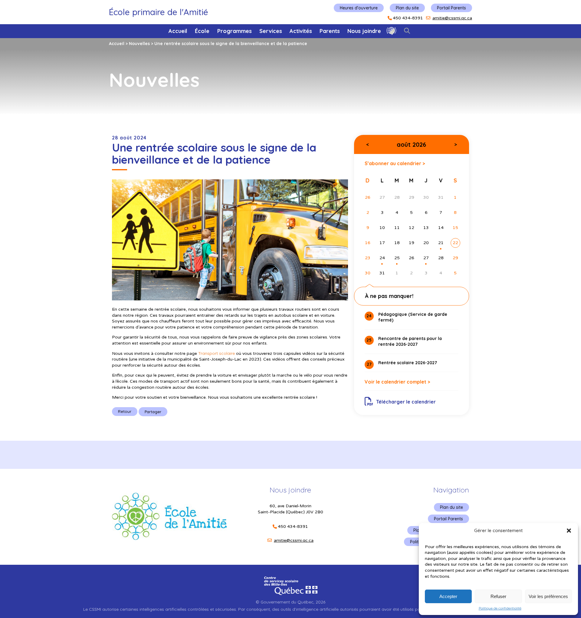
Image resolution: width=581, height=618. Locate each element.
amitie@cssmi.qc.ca (452, 18)
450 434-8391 (408, 18)
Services (270, 31)
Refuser (498, 596)
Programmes (234, 31)
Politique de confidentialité (500, 608)
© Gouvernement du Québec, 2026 (290, 602)
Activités (301, 31)
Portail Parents (451, 8)
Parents (330, 31)
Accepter (448, 596)
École (202, 31)
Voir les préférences (548, 596)
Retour (124, 411)
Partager (153, 411)
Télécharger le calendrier (406, 402)
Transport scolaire (216, 353)
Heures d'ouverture (359, 8)
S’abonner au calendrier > (395, 163)
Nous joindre (364, 31)
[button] (569, 531)
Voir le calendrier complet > (397, 382)
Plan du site (407, 8)
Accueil (178, 31)
